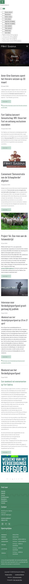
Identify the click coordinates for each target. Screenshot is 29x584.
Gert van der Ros (17, 580)
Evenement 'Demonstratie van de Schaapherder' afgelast (13, 177)
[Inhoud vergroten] (17, 35)
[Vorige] (7, 478)
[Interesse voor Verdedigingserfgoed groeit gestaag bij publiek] (14, 361)
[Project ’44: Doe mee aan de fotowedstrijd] (14, 287)
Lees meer (5, 101)
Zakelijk (3, 493)
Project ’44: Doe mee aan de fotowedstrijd (14, 237)
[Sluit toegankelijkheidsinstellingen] (4, 8)
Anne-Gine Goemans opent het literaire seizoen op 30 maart (13, 79)
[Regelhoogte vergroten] (16, 39)
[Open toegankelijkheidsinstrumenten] (2, 2)
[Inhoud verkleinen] (15, 35)
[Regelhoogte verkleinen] (13, 39)
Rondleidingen (5, 497)
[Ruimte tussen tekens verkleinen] (18, 41)
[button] (27, 46)
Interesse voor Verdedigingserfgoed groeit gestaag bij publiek (13, 306)
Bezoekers (4, 499)
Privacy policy (8, 574)
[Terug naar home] (8, 46)
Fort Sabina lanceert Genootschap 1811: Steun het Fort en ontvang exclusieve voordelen (13, 119)
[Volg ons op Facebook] (6, 524)
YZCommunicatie (17, 577)
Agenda (3, 491)
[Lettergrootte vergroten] (16, 37)
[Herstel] (1, 9)
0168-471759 (4, 520)
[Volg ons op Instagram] (2, 524)
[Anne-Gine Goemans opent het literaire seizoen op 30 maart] (14, 106)
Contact (3, 503)
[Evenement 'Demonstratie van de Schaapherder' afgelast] (14, 221)
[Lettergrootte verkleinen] (14, 37)
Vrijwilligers (4, 501)
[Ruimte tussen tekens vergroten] (20, 41)
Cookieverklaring (19, 574)
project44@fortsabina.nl (7, 268)
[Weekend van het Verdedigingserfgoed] (14, 463)
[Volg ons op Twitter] (9, 524)
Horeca (3, 495)
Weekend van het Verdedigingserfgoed (10, 371)
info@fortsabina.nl (6, 518)
